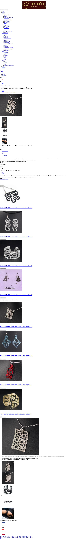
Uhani (5, 61)
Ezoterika (3, 13)
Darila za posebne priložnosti (8, 47)
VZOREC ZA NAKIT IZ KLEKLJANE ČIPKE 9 (16, 385)
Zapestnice (5, 62)
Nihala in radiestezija (7, 22)
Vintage (5, 56)
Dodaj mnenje (4, 155)
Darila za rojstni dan (7, 41)
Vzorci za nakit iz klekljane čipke (9, 65)
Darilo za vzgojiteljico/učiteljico (8, 43)
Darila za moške (6, 40)
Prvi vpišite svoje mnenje (4, 179)
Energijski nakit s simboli (7, 20)
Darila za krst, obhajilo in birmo (8, 48)
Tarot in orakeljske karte (7, 14)
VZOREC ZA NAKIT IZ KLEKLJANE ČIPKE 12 (16, 327)
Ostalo (5, 59)
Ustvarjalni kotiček (7, 21)
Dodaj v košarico (3, 164)
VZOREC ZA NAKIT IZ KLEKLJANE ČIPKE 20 (16, 295)
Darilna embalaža (6, 50)
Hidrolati (5, 35)
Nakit (3, 60)
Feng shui (5, 19)
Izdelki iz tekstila (6, 28)
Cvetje (5, 54)
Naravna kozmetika (5, 33)
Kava (5, 57)
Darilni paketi (6, 37)
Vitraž (5, 29)
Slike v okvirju (6, 52)
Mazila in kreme (6, 34)
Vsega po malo (4, 24)
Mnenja (3, 173)
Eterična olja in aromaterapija (8, 17)
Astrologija (5, 23)
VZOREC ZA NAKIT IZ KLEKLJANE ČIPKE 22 (16, 266)
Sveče (5, 30)
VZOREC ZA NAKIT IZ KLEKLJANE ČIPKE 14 (16, 356)
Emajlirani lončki (6, 25)
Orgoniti (5, 15)
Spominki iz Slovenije (7, 44)
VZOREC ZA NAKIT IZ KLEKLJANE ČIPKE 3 (16, 414)
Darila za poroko (6, 42)
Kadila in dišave (6, 18)
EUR (3, 83)
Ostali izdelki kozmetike (7, 38)
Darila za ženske (6, 39)
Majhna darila (6, 46)
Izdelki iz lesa (6, 27)
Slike (3, 51)
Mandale (5, 16)
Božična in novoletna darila (8, 49)
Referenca (2, 178)
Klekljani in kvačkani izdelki (8, 31)
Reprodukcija (6, 55)
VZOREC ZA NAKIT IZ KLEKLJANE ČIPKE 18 (16, 237)
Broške (5, 64)
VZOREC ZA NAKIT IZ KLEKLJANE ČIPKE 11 (16, 208)
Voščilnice (5, 45)
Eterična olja (6, 36)
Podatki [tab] (3, 172)
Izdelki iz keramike (7, 26)
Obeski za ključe (6, 32)
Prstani (5, 63)
